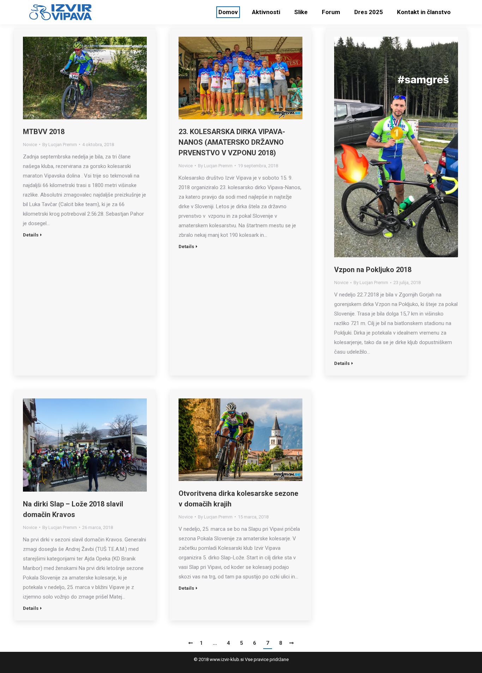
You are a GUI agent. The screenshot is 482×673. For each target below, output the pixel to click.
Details (30, 235)
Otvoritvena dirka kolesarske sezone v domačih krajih (238, 498)
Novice (30, 144)
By (59, 144)
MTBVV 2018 (44, 131)
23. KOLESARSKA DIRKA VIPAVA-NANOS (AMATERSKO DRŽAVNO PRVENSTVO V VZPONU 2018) (232, 142)
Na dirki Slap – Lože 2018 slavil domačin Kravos (73, 509)
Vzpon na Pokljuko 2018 (372, 269)
